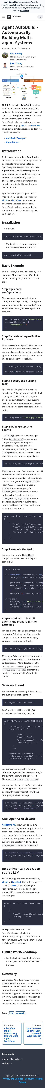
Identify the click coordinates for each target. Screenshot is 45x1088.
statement (24, 11)
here (17, 5)
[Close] (43, 6)
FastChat (35, 125)
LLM (11, 1013)
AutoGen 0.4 (9, 2)
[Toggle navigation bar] (4, 16)
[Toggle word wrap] (35, 236)
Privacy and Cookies (13, 1078)
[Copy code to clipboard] (40, 236)
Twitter (5, 1063)
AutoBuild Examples (16, 138)
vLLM (23, 125)
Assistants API (9, 824)
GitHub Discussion (11, 1059)
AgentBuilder (13, 142)
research (20, 1013)
